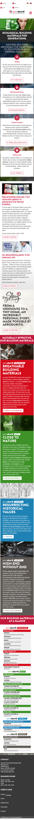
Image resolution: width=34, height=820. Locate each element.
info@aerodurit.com (9, 771)
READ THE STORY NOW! (11, 330)
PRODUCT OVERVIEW (10, 237)
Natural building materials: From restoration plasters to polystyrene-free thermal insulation (16, 200)
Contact (2, 798)
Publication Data (5, 802)
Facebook (3, 811)
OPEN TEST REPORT (10, 286)
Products (3, 794)
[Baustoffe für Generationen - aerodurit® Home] (28, 3)
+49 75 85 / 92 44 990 (9, 768)
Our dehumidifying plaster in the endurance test (16, 256)
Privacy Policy (4, 807)
